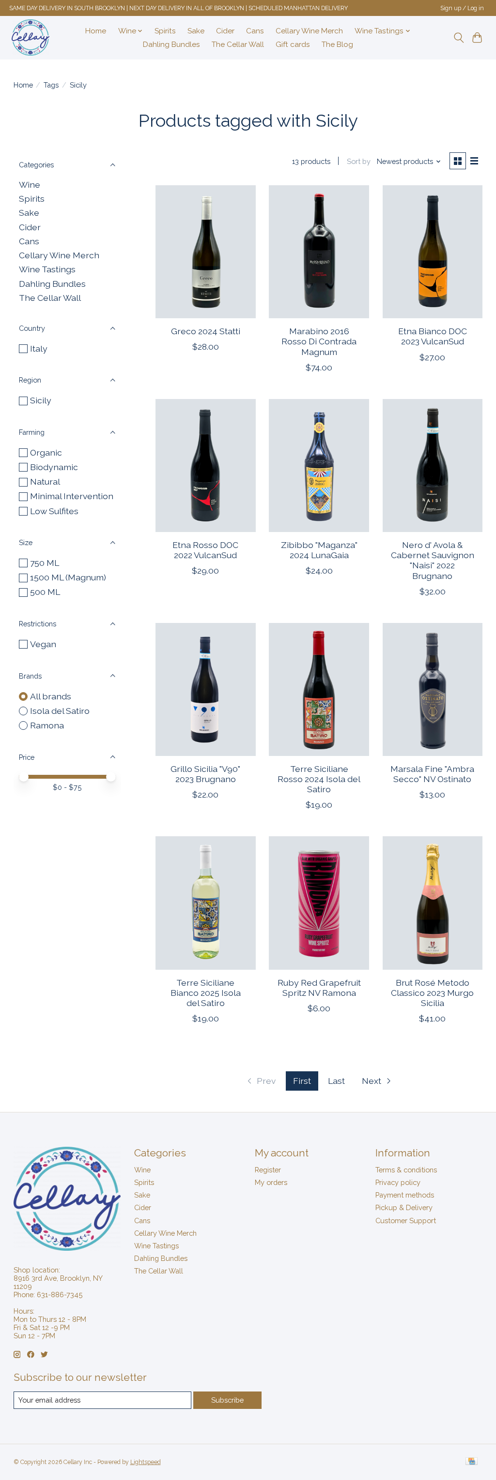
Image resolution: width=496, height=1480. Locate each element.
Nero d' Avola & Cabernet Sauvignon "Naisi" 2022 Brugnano (432, 560)
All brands (50, 696)
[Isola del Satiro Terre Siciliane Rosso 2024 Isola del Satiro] (319, 689)
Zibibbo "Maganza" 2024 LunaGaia (319, 550)
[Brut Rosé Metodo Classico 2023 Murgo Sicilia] (433, 902)
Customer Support (405, 1220)
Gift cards (293, 44)
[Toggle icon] (458, 37)
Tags (51, 85)
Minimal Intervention (71, 496)
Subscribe (227, 1400)
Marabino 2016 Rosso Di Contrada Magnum (318, 341)
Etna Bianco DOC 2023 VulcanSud (432, 336)
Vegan (43, 644)
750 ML (44, 563)
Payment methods (404, 1195)
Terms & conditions (406, 1170)
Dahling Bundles (171, 44)
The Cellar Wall (238, 44)
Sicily (40, 400)
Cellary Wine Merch (309, 31)
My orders (271, 1182)
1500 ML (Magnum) (68, 577)
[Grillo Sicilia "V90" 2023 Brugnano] (205, 689)
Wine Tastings (47, 269)
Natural (45, 481)
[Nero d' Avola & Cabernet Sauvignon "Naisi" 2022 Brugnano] (433, 465)
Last (336, 1081)
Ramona (47, 725)
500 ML (45, 592)
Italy (38, 348)
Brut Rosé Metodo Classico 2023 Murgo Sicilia (432, 992)
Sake (195, 31)
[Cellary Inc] (30, 37)
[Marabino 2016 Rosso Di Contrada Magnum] (319, 251)
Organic (46, 452)
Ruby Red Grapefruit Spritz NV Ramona (319, 987)
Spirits (165, 31)
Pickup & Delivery (404, 1207)
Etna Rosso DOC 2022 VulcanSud (205, 550)
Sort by (359, 161)
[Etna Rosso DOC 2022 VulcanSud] (205, 465)
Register (268, 1170)
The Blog (337, 44)
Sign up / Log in (462, 8)
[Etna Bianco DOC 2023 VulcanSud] (433, 251)
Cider (225, 31)
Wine (29, 184)
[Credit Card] (471, 1461)
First (302, 1081)
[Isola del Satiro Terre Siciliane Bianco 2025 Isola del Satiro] (205, 902)
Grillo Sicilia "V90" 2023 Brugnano (205, 774)
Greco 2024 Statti (205, 331)
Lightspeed (145, 1462)
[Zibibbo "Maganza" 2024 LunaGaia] (319, 465)
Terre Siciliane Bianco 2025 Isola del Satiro (205, 992)
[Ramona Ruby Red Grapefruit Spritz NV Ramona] (319, 902)
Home (95, 31)
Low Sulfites (54, 511)
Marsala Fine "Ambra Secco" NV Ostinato (432, 774)
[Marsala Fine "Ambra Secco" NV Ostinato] (433, 689)
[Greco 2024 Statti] (205, 251)
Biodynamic (54, 467)
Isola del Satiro (60, 711)
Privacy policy (397, 1182)
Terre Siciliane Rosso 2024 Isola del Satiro (319, 779)
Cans (255, 31)
